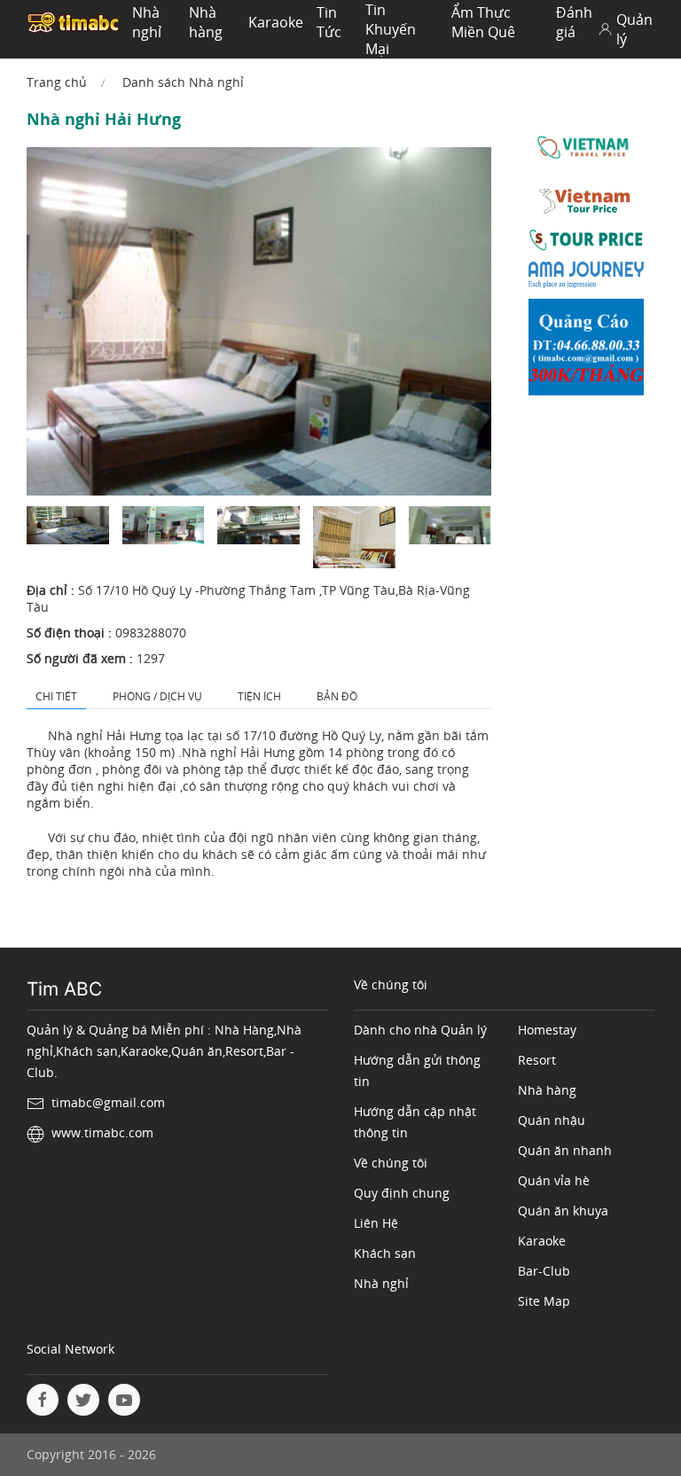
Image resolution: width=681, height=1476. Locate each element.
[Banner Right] (586, 350)
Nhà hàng (206, 22)
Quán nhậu (551, 1120)
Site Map (544, 1300)
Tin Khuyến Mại (390, 29)
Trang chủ (57, 82)
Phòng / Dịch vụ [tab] (157, 696)
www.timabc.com (102, 1132)
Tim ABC (64, 989)
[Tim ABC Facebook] (43, 1400)
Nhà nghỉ (146, 22)
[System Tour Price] (586, 243)
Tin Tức (329, 22)
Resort (537, 1059)
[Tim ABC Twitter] (83, 1400)
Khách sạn (385, 1253)
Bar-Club (544, 1270)
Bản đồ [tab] (337, 696)
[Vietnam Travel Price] (586, 149)
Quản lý (634, 29)
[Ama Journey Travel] (586, 278)
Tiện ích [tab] (259, 696)
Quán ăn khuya (563, 1210)
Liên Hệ (376, 1222)
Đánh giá (574, 22)
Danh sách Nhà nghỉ (183, 82)
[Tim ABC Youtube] (124, 1400)
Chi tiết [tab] (56, 696)
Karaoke (275, 22)
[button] (68, 525)
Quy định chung (402, 1192)
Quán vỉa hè (554, 1180)
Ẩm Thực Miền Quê (483, 22)
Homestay (547, 1029)
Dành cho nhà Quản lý (420, 1029)
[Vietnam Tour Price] (586, 204)
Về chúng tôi (390, 1162)
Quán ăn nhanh (565, 1150)
